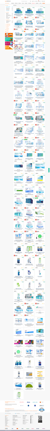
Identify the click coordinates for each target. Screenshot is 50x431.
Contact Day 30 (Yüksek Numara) (40, 345)
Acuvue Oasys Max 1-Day (29, 49)
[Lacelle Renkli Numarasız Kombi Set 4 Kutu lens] (40, 11)
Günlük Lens (16, 3)
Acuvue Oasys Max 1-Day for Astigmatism (39, 38)
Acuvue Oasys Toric (29, 61)
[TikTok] (30, 420)
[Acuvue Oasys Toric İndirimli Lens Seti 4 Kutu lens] (29, 106)
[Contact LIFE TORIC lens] (18, 352)
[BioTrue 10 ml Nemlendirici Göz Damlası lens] (18, 296)
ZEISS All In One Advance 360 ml (40, 288)
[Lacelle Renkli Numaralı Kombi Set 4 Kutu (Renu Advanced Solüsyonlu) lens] (18, 11)
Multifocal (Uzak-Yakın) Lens (25, 422)
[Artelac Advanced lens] (18, 385)
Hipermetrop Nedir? (14, 424)
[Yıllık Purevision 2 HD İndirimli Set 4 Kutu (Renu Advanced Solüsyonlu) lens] (40, 296)
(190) (33, 219)
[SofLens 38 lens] (18, 331)
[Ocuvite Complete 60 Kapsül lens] (29, 374)
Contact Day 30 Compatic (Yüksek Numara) (29, 240)
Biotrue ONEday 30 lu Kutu (18, 193)
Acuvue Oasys (40, 49)
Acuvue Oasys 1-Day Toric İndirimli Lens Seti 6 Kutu (18, 133)
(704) (22, 219)
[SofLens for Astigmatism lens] (29, 178)
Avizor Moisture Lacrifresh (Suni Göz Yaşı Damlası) (39, 377)
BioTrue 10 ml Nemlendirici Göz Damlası (18, 300)
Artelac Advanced (18, 388)
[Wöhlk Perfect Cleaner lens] (18, 285)
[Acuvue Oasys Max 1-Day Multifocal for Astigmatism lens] (29, 34)
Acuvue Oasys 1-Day (18, 61)
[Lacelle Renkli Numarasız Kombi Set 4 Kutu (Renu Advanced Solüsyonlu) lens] (29, 11)
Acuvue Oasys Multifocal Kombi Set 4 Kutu (40, 133)
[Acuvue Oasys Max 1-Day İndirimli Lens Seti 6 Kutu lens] (18, 106)
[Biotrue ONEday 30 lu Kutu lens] (18, 190)
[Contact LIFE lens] (40, 236)
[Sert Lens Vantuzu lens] (40, 273)
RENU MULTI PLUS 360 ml (18, 276)
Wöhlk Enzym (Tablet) (29, 388)
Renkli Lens (19, 3)
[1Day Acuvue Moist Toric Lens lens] (18, 70)
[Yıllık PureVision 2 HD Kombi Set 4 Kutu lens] (18, 213)
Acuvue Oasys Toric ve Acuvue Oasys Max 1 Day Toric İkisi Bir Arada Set (39, 26)
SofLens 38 (18, 334)
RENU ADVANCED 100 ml (40, 388)
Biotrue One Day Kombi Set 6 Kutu (40, 216)
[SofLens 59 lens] (29, 190)
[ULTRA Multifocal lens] (18, 178)
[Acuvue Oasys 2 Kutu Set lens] (18, 94)
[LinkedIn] (30, 422)
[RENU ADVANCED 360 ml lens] (18, 260)
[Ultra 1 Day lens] (18, 166)
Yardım (5, 416)
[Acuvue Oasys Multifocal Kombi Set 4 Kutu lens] (40, 130)
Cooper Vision (29, 410)
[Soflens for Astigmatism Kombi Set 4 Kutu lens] (29, 213)
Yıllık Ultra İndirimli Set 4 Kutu (18, 204)
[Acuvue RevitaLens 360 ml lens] (29, 260)
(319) (44, 231)
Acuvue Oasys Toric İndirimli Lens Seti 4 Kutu (29, 109)
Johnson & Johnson (9, 6)
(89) (33, 137)
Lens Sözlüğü (6, 423)
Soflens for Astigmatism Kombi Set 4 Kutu (29, 216)
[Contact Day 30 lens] (40, 352)
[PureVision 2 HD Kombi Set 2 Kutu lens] (18, 225)
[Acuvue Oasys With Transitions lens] (18, 320)
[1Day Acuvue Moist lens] (40, 58)
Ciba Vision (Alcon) (35, 410)
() (44, 255)
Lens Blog (40, 3)
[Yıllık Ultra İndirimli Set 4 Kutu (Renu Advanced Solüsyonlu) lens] (18, 308)
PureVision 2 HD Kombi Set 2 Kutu (18, 228)
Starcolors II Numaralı (18, 345)
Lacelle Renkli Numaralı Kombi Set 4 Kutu (18, 26)
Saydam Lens (12, 3)
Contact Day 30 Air (29, 355)
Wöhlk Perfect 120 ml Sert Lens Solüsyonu (29, 276)
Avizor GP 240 (18, 377)
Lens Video (7, 31)
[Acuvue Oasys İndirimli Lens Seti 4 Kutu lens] (40, 82)
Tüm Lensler (7, 3)
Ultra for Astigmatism (40, 169)
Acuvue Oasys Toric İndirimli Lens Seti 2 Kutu (40, 109)
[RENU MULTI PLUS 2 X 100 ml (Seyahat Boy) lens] (18, 363)
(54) (44, 137)
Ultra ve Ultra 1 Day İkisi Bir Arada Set (40, 205)
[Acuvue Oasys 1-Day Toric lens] (40, 70)
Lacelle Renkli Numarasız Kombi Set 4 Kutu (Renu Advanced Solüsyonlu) (29, 14)
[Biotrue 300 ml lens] (40, 260)
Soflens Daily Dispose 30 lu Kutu (29, 334)
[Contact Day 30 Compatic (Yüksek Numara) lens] (29, 236)
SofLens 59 (29, 193)
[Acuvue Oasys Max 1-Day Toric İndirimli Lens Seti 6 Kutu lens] (29, 22)
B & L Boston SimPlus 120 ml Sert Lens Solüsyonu (40, 366)
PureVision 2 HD (29, 169)
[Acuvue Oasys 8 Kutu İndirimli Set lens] (29, 94)
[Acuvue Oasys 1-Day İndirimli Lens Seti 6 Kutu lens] (40, 118)
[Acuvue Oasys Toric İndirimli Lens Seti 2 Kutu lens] (40, 106)
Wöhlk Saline (29, 288)
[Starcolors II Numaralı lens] (18, 342)
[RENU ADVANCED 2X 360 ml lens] (18, 249)
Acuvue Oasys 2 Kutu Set (18, 97)
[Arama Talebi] (48, 170)
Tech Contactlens (24, 418)
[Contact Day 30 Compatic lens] (18, 236)
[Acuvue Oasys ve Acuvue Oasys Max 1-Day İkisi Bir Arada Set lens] (29, 143)
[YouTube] (30, 419)
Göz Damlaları (29, 3)
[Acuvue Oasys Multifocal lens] (29, 70)
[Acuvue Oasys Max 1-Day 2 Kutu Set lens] (40, 94)
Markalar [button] (7, 5)
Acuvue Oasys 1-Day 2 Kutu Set (29, 121)
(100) (44, 173)
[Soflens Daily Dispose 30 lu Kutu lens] (29, 331)
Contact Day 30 (40, 355)
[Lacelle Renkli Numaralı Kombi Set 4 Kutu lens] (18, 22)
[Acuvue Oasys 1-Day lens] (18, 58)
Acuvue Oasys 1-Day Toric (40, 73)
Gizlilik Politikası (6, 419)
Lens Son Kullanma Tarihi (15, 416)
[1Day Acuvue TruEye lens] (29, 320)
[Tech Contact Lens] (28, 405)
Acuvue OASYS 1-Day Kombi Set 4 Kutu (29, 300)
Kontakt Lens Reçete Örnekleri (15, 419)
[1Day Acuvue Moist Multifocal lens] (29, 82)
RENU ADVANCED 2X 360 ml (18, 252)
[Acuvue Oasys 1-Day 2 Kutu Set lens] (29, 118)
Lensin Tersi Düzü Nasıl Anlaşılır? (15, 420)
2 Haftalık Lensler (9, 21)
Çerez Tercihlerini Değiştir (7, 426)
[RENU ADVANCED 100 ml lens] (40, 385)
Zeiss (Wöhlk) (9, 10)
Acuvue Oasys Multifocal (29, 73)
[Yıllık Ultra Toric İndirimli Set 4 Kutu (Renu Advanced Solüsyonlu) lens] (29, 308)
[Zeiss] (35, 405)
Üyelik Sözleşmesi (6, 420)
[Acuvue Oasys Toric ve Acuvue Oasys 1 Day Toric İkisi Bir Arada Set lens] (18, 34)
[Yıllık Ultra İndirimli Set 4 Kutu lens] (18, 201)
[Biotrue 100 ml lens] (18, 394)
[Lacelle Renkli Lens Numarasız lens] (29, 155)
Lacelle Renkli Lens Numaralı (39, 158)
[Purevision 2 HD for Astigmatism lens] (40, 320)
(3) (33, 17)
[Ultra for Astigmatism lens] (40, 166)
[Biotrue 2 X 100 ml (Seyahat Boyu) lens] (29, 249)
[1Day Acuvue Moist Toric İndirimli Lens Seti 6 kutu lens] (18, 143)
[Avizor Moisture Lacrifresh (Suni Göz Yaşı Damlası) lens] (40, 374)
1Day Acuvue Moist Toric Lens (18, 73)
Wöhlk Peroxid (29, 366)
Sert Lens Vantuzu (40, 276)
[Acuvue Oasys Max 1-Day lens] (29, 46)
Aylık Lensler (9, 22)
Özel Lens (9, 16)
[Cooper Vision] (42, 402)
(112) (33, 231)
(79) (44, 219)
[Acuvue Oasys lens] (40, 46)
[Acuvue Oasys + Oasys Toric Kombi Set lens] (40, 143)
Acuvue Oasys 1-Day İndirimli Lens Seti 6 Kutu (40, 122)
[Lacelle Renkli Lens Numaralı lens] (40, 155)
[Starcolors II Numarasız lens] (29, 342)
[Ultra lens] (18, 155)
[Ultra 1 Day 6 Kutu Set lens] (29, 201)
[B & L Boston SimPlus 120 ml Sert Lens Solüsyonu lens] (40, 363)
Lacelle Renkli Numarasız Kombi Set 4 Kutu (40, 14)
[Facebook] (30, 417)
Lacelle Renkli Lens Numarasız (29, 158)
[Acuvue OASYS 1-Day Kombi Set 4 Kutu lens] (29, 296)
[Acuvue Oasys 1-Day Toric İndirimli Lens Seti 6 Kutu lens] (18, 130)
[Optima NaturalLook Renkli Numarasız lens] (40, 331)
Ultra (18, 158)
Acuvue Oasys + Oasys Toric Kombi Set (40, 146)
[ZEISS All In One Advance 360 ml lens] (40, 285)
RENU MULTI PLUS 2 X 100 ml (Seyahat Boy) (18, 366)
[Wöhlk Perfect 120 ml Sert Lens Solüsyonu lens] (29, 273)
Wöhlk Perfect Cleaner (18, 288)
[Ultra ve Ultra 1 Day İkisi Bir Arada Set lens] (40, 201)
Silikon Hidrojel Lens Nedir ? (15, 423)
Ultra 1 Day (18, 169)
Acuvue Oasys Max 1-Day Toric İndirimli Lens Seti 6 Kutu (29, 26)
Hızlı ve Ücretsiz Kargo (9, 413)
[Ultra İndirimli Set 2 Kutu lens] (40, 190)
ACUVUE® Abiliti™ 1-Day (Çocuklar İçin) (18, 50)
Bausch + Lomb (9, 7)
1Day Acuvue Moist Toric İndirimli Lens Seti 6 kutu (18, 146)
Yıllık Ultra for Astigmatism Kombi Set (29, 228)
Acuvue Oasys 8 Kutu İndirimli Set (29, 97)
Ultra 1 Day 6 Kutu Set (29, 204)
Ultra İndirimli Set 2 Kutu (40, 193)
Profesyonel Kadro (28, 413)
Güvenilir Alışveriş (18, 413)
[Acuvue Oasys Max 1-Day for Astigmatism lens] (40, 34)
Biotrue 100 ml (18, 398)
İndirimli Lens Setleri (9, 17)
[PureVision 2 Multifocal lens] (40, 178)
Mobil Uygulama (6, 425)
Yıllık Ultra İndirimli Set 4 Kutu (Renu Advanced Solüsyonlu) (18, 312)
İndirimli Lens (33, 3)
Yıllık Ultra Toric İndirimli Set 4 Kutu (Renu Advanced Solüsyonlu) (29, 312)
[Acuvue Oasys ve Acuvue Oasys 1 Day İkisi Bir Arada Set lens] (18, 118)
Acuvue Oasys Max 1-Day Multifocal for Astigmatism (29, 38)
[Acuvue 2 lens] (40, 308)
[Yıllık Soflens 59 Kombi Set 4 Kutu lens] (40, 225)
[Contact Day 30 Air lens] (29, 352)
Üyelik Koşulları (6, 418)
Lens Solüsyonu (9, 18)
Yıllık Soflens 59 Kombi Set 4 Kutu (40, 228)
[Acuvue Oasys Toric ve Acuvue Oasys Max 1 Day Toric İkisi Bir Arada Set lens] (40, 22)
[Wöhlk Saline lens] (29, 285)
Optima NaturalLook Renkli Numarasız (40, 335)
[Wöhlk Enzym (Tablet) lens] (29, 385)
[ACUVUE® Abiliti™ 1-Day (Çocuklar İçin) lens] (18, 46)
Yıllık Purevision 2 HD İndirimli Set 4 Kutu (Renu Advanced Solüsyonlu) (40, 300)
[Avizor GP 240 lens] (18, 374)
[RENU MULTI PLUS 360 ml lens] (18, 273)
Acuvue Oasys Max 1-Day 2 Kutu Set (39, 97)
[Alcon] (28, 402)
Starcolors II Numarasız (29, 345)
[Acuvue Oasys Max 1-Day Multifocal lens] (18, 82)
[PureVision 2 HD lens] (29, 166)
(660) (33, 173)
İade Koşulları (6, 422)
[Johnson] (22, 402)
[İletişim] (43, 3)
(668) (22, 231)
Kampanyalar (37, 3)
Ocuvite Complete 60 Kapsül (29, 377)
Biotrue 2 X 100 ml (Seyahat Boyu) (29, 252)
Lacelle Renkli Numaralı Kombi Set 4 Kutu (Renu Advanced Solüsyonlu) (18, 14)
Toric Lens (23, 3)
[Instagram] (30, 416)
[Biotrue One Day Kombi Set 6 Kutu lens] (40, 213)
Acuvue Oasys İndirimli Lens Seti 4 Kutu (40, 86)
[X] (30, 418)
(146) (33, 303)
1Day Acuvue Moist (40, 61)
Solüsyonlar (26, 3)
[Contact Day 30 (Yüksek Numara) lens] (40, 342)
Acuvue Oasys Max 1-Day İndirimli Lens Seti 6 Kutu (18, 109)
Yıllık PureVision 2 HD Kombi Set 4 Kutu (18, 216)
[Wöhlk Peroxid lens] (29, 363)
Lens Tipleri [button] (7, 12)
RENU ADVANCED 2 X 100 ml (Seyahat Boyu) (40, 252)
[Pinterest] (30, 421)
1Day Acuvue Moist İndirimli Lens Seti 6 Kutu (29, 133)
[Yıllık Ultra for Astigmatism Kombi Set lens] (29, 225)
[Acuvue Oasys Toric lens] (29, 58)
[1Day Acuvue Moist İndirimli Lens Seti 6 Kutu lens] (29, 130)
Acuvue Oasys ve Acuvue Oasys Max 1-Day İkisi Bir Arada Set (29, 146)
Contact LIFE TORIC (18, 355)
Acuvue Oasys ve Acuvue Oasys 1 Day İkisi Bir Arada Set (18, 122)
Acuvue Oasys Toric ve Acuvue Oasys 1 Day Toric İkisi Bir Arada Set (18, 38)
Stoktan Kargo (38, 413)
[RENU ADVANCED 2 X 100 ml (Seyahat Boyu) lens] (40, 249)
